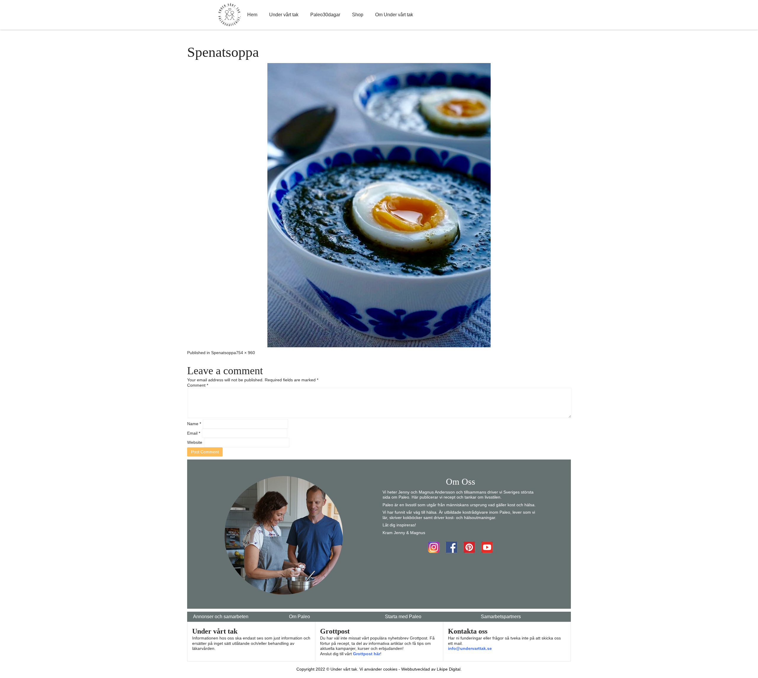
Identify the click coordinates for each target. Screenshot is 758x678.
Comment (197, 385)
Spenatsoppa (223, 352)
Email (193, 433)
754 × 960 (245, 352)
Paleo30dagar (325, 14)
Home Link (229, 15)
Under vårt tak (283, 14)
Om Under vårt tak (394, 14)
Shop (357, 14)
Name (194, 423)
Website (194, 442)
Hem (252, 14)
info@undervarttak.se (470, 648)
